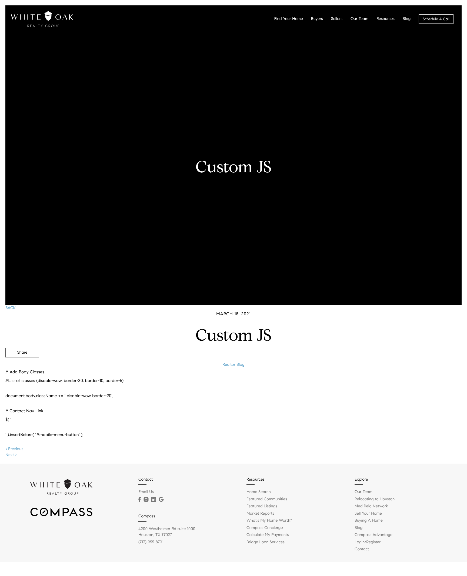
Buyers (317, 18)
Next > (11, 455)
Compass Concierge (264, 527)
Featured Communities (266, 499)
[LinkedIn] (153, 499)
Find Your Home (288, 18)
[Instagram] (146, 499)
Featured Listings (261, 506)
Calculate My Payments (267, 535)
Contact (362, 549)
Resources (385, 18)
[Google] (161, 499)
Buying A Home (369, 520)
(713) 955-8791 (150, 542)
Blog (407, 18)
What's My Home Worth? (269, 520)
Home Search (258, 492)
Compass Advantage (373, 535)
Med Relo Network (371, 506)
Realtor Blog (233, 364)
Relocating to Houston (375, 499)
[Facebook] (139, 499)
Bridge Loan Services (265, 542)
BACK (10, 308)
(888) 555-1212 (421, 382)
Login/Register (368, 542)
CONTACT (386, 382)
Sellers (336, 18)
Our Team (359, 18)
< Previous (14, 449)
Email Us (146, 492)
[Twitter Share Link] (22, 367)
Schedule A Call (436, 19)
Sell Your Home (368, 513)
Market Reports (260, 513)
